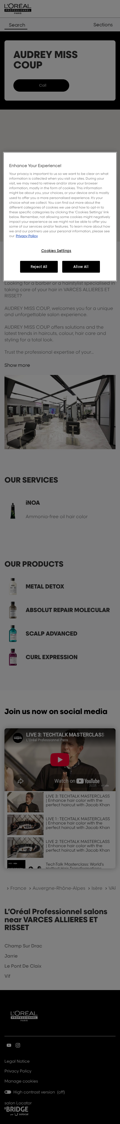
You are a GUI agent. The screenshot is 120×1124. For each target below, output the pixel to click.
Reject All (39, 267)
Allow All (80, 267)
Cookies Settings (56, 251)
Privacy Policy (27, 236)
